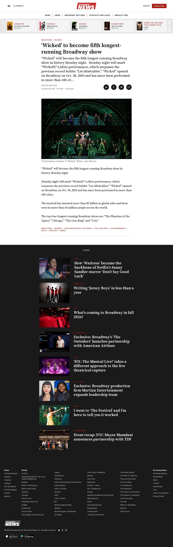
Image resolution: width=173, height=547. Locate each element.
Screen (7, 493)
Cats (43, 231)
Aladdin (25, 482)
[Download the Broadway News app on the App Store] (11, 536)
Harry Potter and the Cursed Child (67, 482)
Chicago (53, 231)
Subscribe (159, 6)
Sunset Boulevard (94, 505)
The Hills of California (128, 476)
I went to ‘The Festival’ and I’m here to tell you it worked (100, 412)
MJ (55, 502)
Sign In (146, 6)
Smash (90, 492)
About (155, 480)
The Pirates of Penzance (130, 492)
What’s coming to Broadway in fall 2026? (104, 314)
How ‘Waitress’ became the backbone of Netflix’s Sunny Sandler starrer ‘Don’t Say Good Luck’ (101, 270)
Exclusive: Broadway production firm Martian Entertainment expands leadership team (102, 390)
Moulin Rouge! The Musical (65, 511)
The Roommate (126, 498)
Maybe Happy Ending (62, 505)
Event (77, 406)
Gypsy (57, 472)
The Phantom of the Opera (78, 228)
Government (80, 431)
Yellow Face (125, 511)
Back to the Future (29, 489)
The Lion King (101, 228)
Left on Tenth (59, 498)
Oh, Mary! (58, 515)
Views (57, 15)
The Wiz (123, 502)
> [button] (169, 26)
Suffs (89, 502)
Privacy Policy (158, 496)
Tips (155, 490)
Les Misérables (117, 228)
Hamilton (57, 479)
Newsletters (121, 15)
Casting (7, 483)
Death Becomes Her (30, 502)
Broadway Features (75, 15)
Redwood (91, 482)
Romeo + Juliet (93, 485)
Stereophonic (92, 498)
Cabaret (25, 492)
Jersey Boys (80, 284)
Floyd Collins (27, 511)
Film (76, 259)
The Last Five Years (128, 479)
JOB (56, 495)
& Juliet (24, 473)
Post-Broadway (10, 490)
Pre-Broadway (10, 486)
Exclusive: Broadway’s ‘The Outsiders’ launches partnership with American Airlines (102, 341)
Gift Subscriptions (160, 473)
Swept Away (92, 508)
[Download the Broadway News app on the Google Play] (27, 536)
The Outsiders (126, 489)
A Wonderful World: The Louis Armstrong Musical (33, 478)
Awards (7, 496)
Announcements (10, 473)
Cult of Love (26, 498)
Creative (7, 480)
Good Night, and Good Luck (33, 515)
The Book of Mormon (95, 515)
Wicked (57, 40)
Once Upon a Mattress (96, 472)
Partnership (80, 333)
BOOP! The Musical (29, 485)
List (76, 308)
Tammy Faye (92, 511)
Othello (90, 476)
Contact (156, 483)
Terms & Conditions (161, 493)
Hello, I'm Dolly (60, 489)
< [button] (3, 26)
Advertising (157, 486)
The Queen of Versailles (129, 495)
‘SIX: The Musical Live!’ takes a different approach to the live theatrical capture (100, 366)
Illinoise (57, 492)
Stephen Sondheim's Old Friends (100, 495)
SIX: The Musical (93, 489)
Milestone (46, 40)
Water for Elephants (128, 505)
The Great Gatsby (127, 472)
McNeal (57, 508)
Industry (7, 477)
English (24, 505)
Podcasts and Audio (99, 15)
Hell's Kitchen (59, 485)
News (47, 15)
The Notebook (126, 485)
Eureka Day (26, 508)
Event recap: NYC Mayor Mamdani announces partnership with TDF (103, 437)
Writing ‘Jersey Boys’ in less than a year (104, 290)
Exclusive (79, 382)
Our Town (91, 479)
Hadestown (59, 476)
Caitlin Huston (49, 85)
